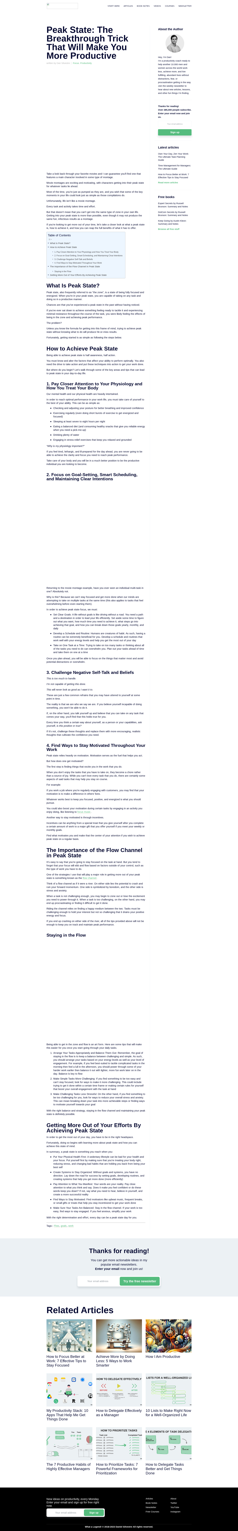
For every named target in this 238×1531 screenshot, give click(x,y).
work (71, 1225)
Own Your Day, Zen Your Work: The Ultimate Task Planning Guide (173, 157)
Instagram (175, 1511)
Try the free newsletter (139, 1281)
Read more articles (168, 182)
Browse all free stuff (168, 229)
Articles (128, 6)
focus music (83, 812)
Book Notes (151, 1503)
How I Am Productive (163, 1357)
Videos (157, 6)
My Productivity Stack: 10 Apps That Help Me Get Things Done (67, 1415)
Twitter (173, 1503)
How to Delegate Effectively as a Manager (119, 1413)
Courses (170, 6)
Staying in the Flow (62, 271)
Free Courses (152, 1511)
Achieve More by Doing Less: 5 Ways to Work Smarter (115, 1361)
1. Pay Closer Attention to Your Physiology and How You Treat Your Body (86, 252)
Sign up (174, 132)
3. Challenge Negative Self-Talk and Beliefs (73, 259)
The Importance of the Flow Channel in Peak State (75, 266)
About (173, 1498)
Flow (56, 1225)
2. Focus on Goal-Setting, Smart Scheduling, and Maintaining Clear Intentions (88, 255)
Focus (76, 63)
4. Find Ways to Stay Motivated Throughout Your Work (78, 263)
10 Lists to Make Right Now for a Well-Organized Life (168, 1413)
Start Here (114, 6)
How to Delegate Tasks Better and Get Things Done (165, 1468)
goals (64, 1225)
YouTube (174, 1507)
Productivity (86, 63)
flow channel (89, 878)
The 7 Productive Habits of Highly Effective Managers (68, 1466)
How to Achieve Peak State (63, 247)
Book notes (143, 6)
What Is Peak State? (60, 243)
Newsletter (185, 6)
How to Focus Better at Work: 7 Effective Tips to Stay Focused (66, 1361)
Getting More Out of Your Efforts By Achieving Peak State (78, 275)
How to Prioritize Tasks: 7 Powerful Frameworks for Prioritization (117, 1468)
